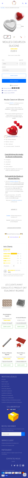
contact (13, 461)
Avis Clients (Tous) (5, 386)
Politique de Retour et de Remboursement (11, 400)
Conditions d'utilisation (7, 393)
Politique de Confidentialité (8, 397)
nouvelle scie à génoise (17, 200)
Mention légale (5, 381)
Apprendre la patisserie (7, 391)
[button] (14, 49)
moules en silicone (14, 181)
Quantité (21, 60)
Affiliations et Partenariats (7, 395)
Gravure (4, 67)
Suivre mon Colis (5, 384)
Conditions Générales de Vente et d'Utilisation (12, 402)
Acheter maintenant (14, 81)
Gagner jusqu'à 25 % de (16, 452)
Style (3, 60)
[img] (11, 270)
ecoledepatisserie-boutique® (9, 470)
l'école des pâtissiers (6, 388)
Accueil (3, 7)
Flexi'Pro (12, 103)
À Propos (4, 379)
